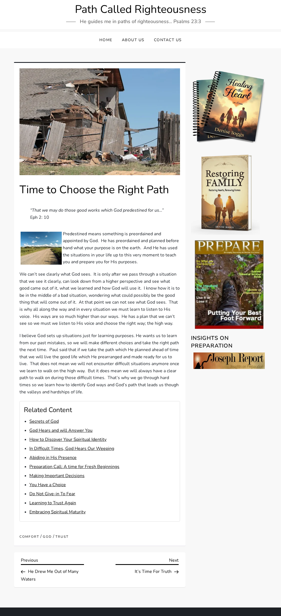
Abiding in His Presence (53, 458)
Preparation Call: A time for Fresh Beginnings (74, 467)
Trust (62, 537)
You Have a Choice (47, 485)
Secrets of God (44, 421)
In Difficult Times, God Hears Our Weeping (71, 449)
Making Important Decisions (57, 476)
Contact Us (168, 40)
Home (106, 40)
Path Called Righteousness (140, 9)
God (47, 537)
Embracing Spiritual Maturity (57, 512)
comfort (29, 537)
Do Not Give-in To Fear (52, 494)
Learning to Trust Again (52, 503)
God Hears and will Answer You (60, 430)
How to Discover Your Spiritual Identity (67, 439)
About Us (133, 40)
